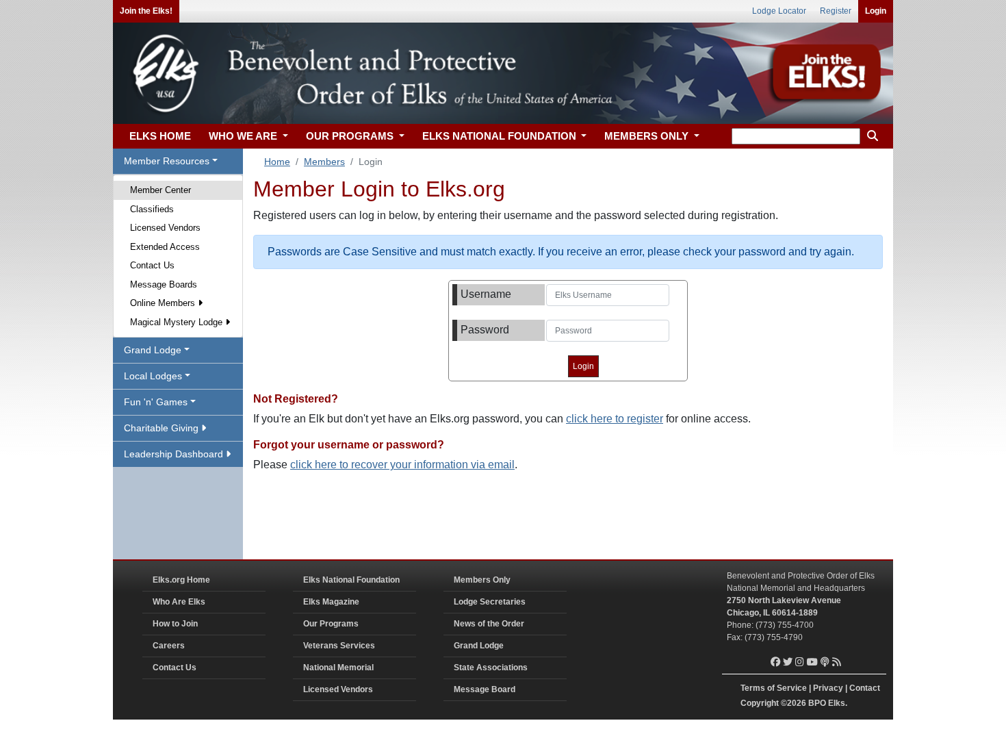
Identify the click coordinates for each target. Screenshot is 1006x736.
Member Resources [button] (166, 160)
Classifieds (152, 209)
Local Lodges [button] (153, 375)
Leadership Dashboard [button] (175, 453)
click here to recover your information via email (402, 464)
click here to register (614, 418)
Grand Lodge (479, 645)
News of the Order (489, 624)
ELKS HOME (160, 136)
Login (875, 11)
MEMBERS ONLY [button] (647, 136)
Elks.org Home (181, 580)
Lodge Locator (779, 11)
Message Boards (163, 284)
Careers (169, 645)
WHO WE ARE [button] (244, 136)
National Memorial (338, 667)
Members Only (482, 580)
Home (277, 161)
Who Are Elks (179, 602)
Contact (864, 688)
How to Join (175, 624)
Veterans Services (339, 645)
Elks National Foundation (351, 580)
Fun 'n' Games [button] (156, 401)
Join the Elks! (146, 11)
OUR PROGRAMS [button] (351, 136)
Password (485, 329)
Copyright (759, 703)
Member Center (160, 190)
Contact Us (152, 265)
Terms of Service (773, 688)
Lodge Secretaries (490, 602)
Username (486, 294)
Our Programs (331, 624)
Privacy (828, 688)
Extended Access (165, 247)
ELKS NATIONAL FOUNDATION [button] (500, 136)
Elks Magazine (331, 602)
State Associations (491, 667)
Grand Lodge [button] (152, 349)
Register (835, 11)
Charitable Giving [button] (162, 427)
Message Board (484, 689)
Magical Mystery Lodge (177, 322)
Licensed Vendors (165, 228)
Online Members (164, 303)
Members (324, 161)
